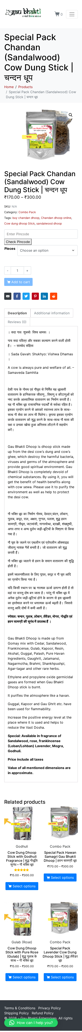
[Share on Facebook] (17, 296)
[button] (70, 115)
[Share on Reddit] (53, 296)
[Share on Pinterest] (35, 296)
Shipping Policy (16, 1013)
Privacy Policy (49, 1008)
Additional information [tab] (52, 313)
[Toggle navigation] (72, 14)
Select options (24, 886)
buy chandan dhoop (25, 217)
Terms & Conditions (19, 1008)
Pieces (9, 248)
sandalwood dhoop (49, 223)
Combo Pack (27, 212)
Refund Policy (43, 1013)
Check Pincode (18, 242)
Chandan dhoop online (56, 217)
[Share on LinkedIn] (44, 296)
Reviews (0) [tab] (17, 322)
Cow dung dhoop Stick (19, 223)
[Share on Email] (7, 296)
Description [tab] (17, 313)
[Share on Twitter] (26, 296)
